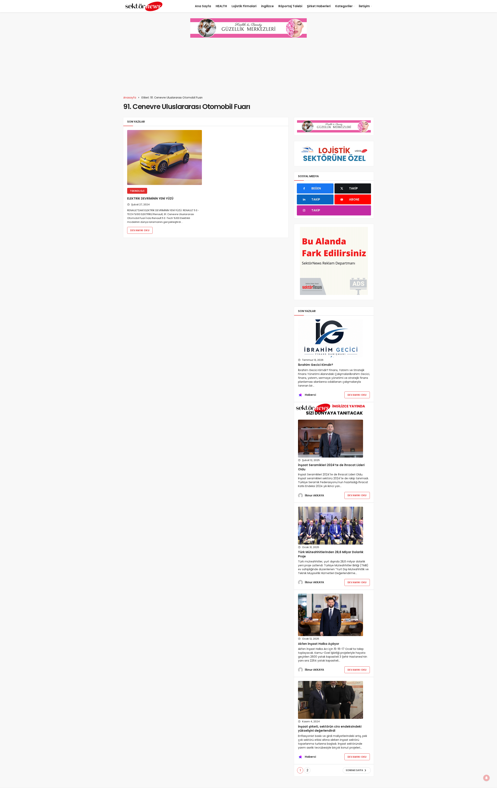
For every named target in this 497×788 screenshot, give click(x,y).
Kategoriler (344, 6)
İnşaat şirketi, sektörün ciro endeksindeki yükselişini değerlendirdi (329, 728)
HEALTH (221, 6)
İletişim (364, 6)
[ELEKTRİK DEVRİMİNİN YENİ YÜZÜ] (164, 157)
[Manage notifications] (486, 778)
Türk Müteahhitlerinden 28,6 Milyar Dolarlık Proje (330, 554)
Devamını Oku (139, 230)
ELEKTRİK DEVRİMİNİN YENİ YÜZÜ (150, 199)
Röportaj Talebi (290, 6)
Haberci (310, 395)
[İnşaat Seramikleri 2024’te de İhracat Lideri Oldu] (330, 439)
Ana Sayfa (203, 6)
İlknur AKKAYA (314, 495)
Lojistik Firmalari (244, 6)
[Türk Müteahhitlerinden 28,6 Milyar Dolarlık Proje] (330, 526)
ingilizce (267, 6)
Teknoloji (137, 191)
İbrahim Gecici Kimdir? (315, 365)
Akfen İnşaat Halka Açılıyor (318, 644)
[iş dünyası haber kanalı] (143, 6)
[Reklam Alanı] (334, 261)
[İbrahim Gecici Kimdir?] (330, 338)
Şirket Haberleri (319, 6)
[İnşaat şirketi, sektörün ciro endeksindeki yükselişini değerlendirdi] (330, 700)
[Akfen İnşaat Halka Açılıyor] (330, 615)
